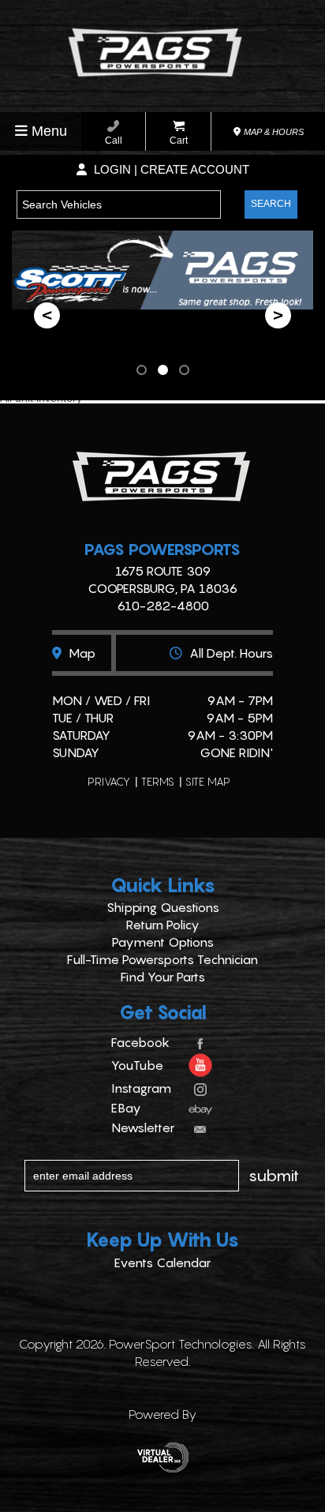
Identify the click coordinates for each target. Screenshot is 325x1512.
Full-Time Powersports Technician (162, 959)
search (271, 203)
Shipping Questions (162, 907)
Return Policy (163, 924)
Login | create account (170, 169)
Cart (179, 140)
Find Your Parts (163, 977)
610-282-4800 (163, 605)
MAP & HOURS (272, 132)
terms (157, 781)
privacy (109, 781)
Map (80, 653)
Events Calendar (162, 1262)
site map (207, 781)
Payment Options (163, 942)
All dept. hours (229, 653)
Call (113, 140)
